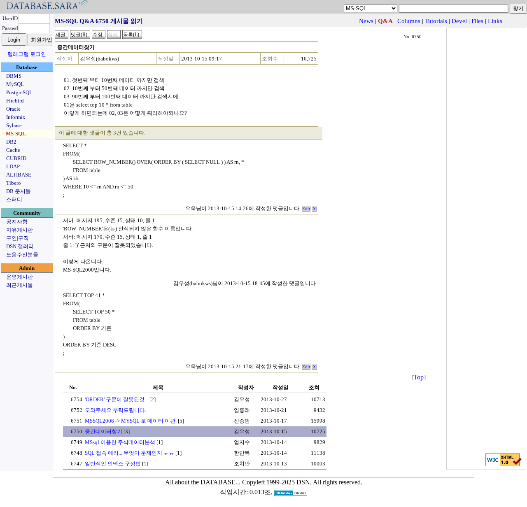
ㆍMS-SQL (13, 133)
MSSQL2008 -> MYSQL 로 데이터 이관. (131, 421)
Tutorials (436, 21)
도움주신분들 (22, 254)
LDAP (13, 166)
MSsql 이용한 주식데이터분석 (120, 442)
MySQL (15, 84)
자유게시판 (19, 230)
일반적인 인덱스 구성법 (113, 463)
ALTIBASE (18, 175)
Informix (16, 117)
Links (495, 21)
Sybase (14, 125)
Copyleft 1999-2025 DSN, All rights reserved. (302, 482)
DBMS (13, 76)
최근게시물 (19, 285)
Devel (459, 21)
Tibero (13, 183)
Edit (306, 209)
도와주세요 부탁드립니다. (115, 410)
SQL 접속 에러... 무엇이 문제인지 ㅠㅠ (129, 453)
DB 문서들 (18, 191)
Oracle (13, 109)
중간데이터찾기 (103, 431)
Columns (408, 21)
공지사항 (17, 222)
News (366, 21)
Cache (13, 150)
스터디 (14, 199)
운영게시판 (19, 277)
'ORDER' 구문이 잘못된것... (116, 399)
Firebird (15, 101)
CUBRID (16, 158)
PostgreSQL (19, 92)
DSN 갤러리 (20, 246)
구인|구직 (17, 238)
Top (418, 377)
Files (477, 21)
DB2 (11, 142)
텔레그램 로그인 (26, 54)
